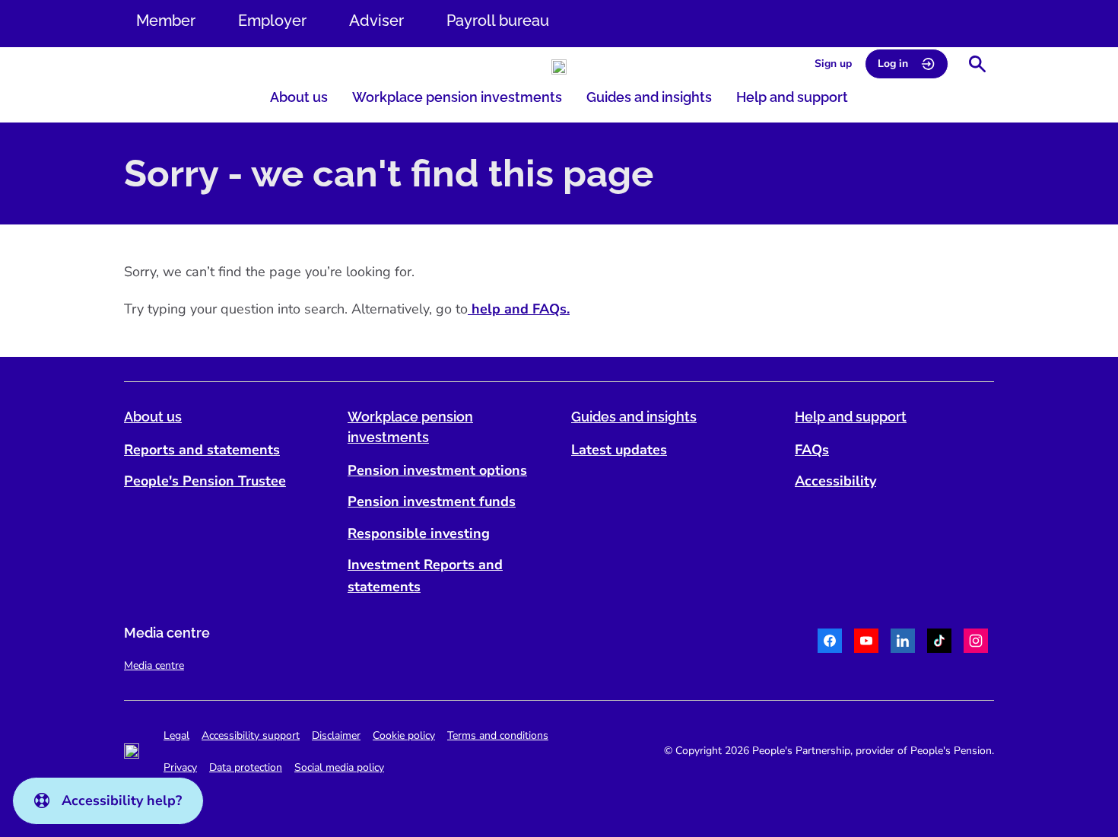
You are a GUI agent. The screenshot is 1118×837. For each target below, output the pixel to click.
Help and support (792, 97)
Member (165, 20)
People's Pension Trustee (205, 481)
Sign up (833, 63)
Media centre (154, 665)
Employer (272, 20)
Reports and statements (202, 450)
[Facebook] (830, 643)
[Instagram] (976, 643)
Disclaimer (336, 735)
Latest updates (619, 450)
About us (299, 97)
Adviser (376, 20)
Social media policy (339, 767)
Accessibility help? (122, 800)
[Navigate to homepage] (559, 67)
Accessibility (835, 481)
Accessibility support (251, 735)
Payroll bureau (497, 20)
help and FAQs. (519, 309)
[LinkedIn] (903, 643)
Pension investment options (437, 470)
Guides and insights (649, 97)
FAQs (812, 450)
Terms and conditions (497, 735)
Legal (176, 735)
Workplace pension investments (457, 97)
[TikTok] (939, 643)
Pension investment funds (432, 501)
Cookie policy (404, 735)
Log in (893, 63)
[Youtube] (866, 643)
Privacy (180, 767)
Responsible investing (419, 533)
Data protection (245, 767)
